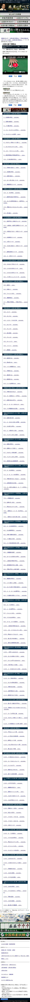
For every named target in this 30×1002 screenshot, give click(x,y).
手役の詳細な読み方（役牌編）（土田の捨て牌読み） (15, 574)
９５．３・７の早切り (11, 604)
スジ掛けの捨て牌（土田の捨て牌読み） (14, 804)
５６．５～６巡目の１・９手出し (15, 396)
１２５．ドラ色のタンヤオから (14, 757)
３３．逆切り (9, 285)
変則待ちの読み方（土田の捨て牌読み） (14, 281)
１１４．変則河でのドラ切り (14, 695)
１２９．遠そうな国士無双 (13, 774)
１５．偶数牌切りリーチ (13, 184)
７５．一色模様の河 (11, 498)
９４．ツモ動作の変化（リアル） (15, 595)
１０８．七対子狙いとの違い (13, 664)
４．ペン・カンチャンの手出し (14, 130)
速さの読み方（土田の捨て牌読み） (13, 113)
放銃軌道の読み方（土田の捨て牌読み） (14, 354)
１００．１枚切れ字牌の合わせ (14, 626)
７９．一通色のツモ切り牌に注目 (15, 516)
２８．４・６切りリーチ (13, 256)
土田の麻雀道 (4, 967)
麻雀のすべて (4, 38)
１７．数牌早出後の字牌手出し (14, 197)
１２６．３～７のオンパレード (14, 761)
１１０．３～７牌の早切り (13, 678)
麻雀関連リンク (4, 977)
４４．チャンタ (10, 337)
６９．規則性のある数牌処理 (14, 461)
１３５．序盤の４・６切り (13, 808)
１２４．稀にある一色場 (12, 748)
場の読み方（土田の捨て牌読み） (12, 728)
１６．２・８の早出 (11, 192)
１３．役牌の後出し (11, 176)
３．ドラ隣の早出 (11, 125)
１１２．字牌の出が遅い (13, 686)
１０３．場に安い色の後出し (14, 638)
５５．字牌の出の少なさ (13, 391)
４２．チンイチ (10, 328)
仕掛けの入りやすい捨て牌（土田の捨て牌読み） (15, 882)
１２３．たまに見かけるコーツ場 (15, 744)
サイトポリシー (4, 974)
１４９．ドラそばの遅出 (12, 877)
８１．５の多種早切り (12, 530)
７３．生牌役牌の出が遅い (13, 483)
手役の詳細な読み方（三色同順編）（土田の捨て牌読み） (15, 522)
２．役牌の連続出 (11, 121)
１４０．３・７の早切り (13, 833)
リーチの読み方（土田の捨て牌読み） (13, 217)
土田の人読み (4, 970)
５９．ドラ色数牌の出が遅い (14, 408)
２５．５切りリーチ (11, 241)
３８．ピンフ (10, 312)
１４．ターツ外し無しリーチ (14, 180)
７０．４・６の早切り (12, 470)
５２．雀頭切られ (11, 375)
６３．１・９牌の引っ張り (13, 430)
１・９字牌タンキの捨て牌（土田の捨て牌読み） (15, 779)
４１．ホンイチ (10, 324)
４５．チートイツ (10, 341)
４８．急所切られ (11, 358)
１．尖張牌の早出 (11, 117)
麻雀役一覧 (3, 950)
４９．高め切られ (10, 362)
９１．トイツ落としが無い (13, 582)
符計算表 (9, 950)
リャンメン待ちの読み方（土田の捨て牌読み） (15, 260)
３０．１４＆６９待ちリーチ (13, 268)
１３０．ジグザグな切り (13, 783)
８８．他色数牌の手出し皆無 (13, 565)
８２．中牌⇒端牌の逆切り (13, 534)
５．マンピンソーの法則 (12, 134)
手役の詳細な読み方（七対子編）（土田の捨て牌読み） (15, 600)
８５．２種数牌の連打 (12, 552)
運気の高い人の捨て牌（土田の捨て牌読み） (15, 829)
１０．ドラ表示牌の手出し (12, 159)
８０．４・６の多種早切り (13, 526)
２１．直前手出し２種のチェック (15, 221)
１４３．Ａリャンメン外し (13, 846)
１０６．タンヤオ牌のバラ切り (14, 656)
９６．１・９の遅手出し (13, 609)
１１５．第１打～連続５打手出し (15, 703)
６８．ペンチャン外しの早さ (14, 456)
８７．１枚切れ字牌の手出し (14, 560)
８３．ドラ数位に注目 (12, 538)
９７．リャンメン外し (12, 613)
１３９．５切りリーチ (12, 825)
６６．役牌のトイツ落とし (13, 448)
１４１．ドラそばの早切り (13, 837)
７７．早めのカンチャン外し (14, 506)
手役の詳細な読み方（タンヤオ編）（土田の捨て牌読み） (15, 440)
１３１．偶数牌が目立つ (12, 787)
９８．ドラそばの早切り (12, 617)
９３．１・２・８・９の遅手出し (15, 591)
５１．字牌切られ (11, 370)
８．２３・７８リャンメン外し (13, 151)
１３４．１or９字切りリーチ (14, 800)
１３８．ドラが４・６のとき (14, 821)
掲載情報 (11, 974)
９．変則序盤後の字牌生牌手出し (14, 155)
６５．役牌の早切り (11, 444)
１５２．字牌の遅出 (11, 896)
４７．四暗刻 (10, 350)
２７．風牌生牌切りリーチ (13, 251)
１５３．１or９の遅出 (12, 901)
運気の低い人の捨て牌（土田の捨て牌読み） (15, 854)
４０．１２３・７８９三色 (13, 320)
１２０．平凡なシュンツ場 (13, 732)
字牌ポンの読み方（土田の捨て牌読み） (14, 189)
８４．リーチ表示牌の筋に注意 (14, 543)
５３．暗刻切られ (11, 379)
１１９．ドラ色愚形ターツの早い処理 (15, 723)
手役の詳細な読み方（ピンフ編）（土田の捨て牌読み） (15, 414)
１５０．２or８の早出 (11, 886)
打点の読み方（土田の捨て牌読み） (13, 138)
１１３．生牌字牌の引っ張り (14, 691)
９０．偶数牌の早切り (12, 578)
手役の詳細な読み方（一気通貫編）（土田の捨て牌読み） (15, 494)
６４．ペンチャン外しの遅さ (14, 434)
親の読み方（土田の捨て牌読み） (12, 163)
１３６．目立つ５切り (12, 812)
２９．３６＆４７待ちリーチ (14, 264)
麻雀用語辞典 (12, 944)
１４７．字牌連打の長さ (13, 868)
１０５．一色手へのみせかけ (14, 652)
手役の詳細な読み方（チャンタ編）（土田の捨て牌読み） (15, 466)
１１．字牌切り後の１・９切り (14, 167)
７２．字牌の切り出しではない (14, 478)
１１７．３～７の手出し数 (13, 713)
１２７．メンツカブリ (12, 765)
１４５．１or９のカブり (12, 858)
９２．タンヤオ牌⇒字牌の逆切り (15, 587)
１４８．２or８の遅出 (12, 873)
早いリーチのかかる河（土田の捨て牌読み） (15, 699)
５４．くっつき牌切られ (12, 383)
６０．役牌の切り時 (11, 418)
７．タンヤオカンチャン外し (13, 146)
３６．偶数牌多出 (11, 297)
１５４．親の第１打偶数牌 (12, 905)
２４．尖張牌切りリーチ (13, 237)
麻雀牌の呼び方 (4, 952)
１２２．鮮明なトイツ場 (13, 740)
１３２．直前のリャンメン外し (13, 791)
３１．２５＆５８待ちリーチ (14, 272)
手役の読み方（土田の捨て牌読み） (13, 308)
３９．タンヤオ (10, 316)
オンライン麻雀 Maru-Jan (7, 980)
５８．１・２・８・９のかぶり (13, 404)
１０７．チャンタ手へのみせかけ (14, 660)
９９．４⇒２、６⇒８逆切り (14, 621)
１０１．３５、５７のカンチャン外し (15, 630)
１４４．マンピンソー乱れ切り (14, 850)
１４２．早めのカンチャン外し (14, 842)
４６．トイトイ (10, 345)
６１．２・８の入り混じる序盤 (14, 422)
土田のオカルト (12, 964)
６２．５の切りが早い (12, 426)
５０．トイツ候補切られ (12, 366)
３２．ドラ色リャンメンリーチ (14, 276)
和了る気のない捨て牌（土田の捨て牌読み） (15, 753)
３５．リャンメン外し (12, 293)
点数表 (13, 950)
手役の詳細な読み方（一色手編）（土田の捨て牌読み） (15, 548)
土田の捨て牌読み (14, 38)
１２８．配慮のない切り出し (14, 769)
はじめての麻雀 (4, 944)
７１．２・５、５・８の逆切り (14, 474)
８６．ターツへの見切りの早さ (14, 556)
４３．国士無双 (10, 333)
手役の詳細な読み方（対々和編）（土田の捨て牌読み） (15, 674)
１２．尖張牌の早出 (11, 171)
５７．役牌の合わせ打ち (13, 400)
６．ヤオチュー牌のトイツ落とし (15, 142)
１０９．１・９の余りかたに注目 (15, 669)
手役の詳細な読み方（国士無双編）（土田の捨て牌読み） (15, 648)
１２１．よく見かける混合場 (14, 736)
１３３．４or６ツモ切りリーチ (14, 796)
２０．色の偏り (10, 213)
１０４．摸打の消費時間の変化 (14, 642)
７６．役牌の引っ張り (12, 502)
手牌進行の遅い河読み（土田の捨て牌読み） (15, 388)
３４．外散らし (10, 289)
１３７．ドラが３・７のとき (14, 816)
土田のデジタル (4, 964)
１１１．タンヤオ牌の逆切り (14, 682)
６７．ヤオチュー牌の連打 (13, 452)
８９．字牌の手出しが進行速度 (14, 569)
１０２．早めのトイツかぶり (13, 634)
